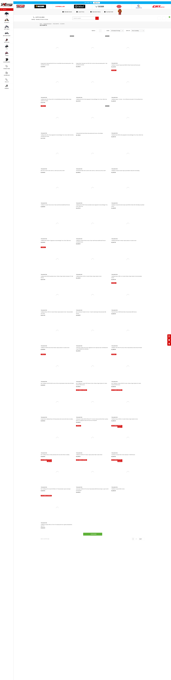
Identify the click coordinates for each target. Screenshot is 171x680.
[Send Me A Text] (169, 336)
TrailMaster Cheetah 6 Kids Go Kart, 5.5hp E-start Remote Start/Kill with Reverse (55, 204)
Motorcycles (6, 35)
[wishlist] (163, 18)
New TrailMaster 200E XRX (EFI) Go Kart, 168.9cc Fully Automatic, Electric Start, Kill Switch (57, 383)
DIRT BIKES (6, 29)
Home (41, 23)
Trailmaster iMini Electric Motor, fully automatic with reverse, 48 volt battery (89, 133)
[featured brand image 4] (82, 6)
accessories (6, 62)
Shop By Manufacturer (47, 23)
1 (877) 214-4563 (39, 17)
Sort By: (128, 30)
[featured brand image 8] (161, 6)
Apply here (96, 2)
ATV (7, 15)
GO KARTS (62, 23)
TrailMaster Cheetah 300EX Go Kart (117, 488)
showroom (7, 75)
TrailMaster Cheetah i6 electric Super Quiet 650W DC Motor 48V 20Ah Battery (125, 170)
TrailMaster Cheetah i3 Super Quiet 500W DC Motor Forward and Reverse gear (125, 65)
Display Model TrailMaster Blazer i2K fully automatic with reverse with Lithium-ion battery (57, 419)
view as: (93, 30)
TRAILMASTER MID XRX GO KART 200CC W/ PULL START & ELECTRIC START (91, 170)
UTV (7, 48)
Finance (7, 88)
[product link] (57, 48)
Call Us (7, 81)
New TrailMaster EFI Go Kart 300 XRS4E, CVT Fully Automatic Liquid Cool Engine (56, 488)
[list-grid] (103, 30)
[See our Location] (169, 344)
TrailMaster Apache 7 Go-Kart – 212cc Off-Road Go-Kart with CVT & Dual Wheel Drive (127, 99)
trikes (6, 55)
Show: (108, 30)
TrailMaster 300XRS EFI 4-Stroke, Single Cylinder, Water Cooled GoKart (89, 454)
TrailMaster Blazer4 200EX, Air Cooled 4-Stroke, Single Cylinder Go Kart (124, 419)
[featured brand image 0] (23, 6)
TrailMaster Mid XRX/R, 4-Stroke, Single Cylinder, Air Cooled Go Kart (123, 240)
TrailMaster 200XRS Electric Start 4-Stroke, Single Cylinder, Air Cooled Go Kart (55, 347)
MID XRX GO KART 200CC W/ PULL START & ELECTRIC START (53, 170)
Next (140, 538)
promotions (6, 68)
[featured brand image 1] (43, 6)
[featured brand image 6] (122, 6)
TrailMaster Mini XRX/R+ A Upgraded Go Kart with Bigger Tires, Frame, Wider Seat (56, 240)
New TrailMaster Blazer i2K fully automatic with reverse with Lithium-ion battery (55, 454)
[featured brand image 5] (102, 6)
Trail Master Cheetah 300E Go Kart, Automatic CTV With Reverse (123, 454)
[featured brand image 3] (62, 6)
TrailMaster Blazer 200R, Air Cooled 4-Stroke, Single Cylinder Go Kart (88, 276)
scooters (6, 42)
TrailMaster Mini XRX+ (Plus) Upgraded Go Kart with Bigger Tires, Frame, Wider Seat (91, 99)
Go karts (6, 22)
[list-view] (97, 30)
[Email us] (169, 340)
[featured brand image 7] (141, 6)
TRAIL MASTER (56, 23)
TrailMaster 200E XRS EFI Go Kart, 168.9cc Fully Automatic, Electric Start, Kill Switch (126, 347)
